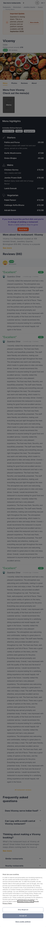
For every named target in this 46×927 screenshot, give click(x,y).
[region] (23, 898)
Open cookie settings (23, 921)
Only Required (23, 909)
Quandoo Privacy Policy (25, 901)
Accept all (23, 916)
